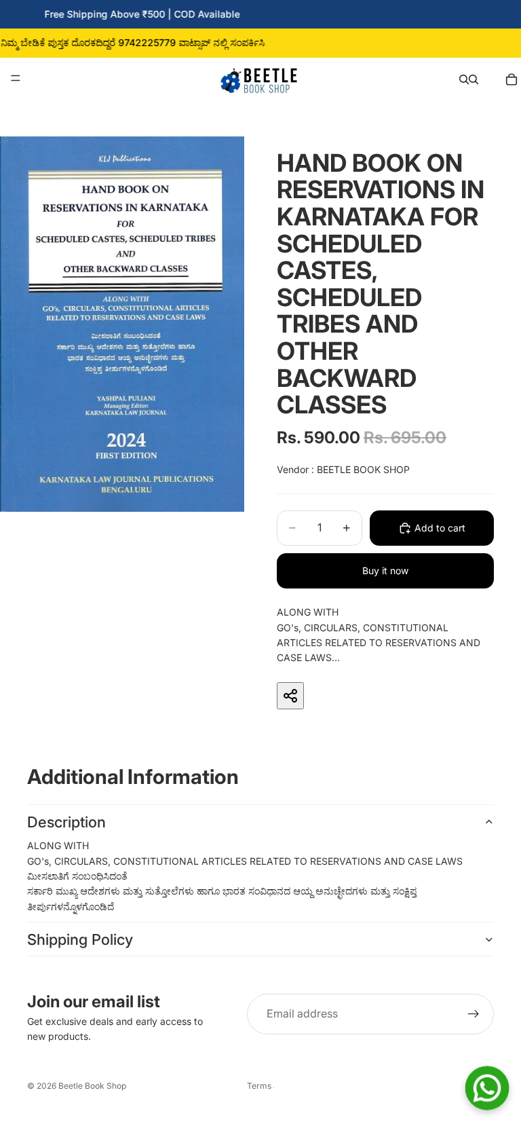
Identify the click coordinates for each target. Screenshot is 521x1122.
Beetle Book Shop (92, 1086)
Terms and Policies (260, 1086)
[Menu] (15, 78)
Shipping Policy (80, 939)
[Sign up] (473, 1014)
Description (66, 822)
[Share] (290, 695)
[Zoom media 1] (122, 324)
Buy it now (385, 570)
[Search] (464, 78)
